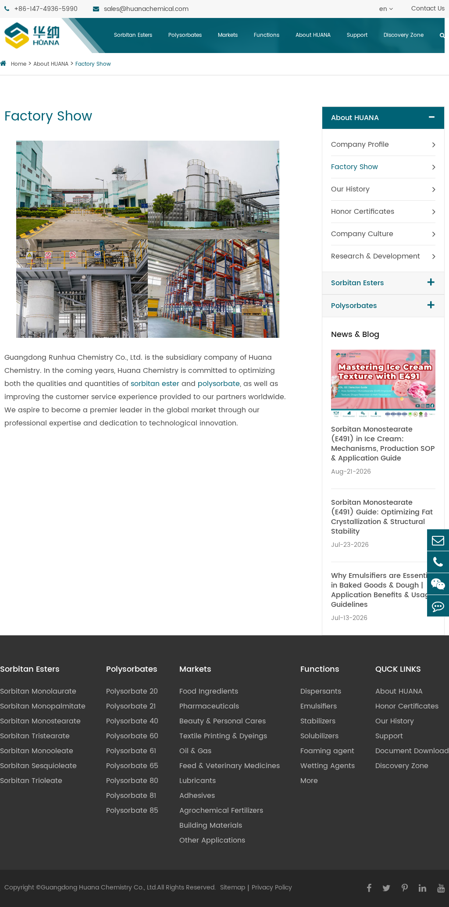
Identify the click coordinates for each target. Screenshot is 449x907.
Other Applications (212, 840)
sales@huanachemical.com (145, 9)
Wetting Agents (327, 766)
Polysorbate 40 (132, 721)
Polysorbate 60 (132, 736)
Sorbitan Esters (133, 35)
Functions (266, 35)
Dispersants (320, 691)
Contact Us (428, 9)
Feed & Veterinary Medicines (229, 766)
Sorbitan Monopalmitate (43, 706)
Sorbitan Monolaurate (38, 691)
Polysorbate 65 (132, 766)
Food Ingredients (208, 691)
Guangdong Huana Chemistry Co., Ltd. (99, 887)
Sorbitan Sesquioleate (38, 766)
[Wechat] (438, 584)
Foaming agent (327, 751)
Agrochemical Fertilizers (221, 810)
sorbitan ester (155, 384)
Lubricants (197, 781)
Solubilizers (319, 736)
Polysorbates (185, 35)
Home (18, 64)
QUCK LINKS (398, 669)
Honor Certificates (362, 211)
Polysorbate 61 (131, 751)
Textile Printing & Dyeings (223, 736)
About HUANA (313, 35)
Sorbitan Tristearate (35, 736)
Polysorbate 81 (131, 795)
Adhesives (197, 795)
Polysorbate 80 (132, 781)
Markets (228, 35)
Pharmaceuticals (209, 706)
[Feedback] (438, 605)
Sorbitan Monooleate (36, 751)
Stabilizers (317, 721)
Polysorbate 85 (132, 810)
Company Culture (362, 234)
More (309, 781)
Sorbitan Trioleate (31, 781)
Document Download (412, 751)
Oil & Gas (195, 751)
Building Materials (210, 825)
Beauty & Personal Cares (222, 721)
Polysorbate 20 (132, 691)
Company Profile (360, 144)
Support (357, 35)
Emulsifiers (318, 706)
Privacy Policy (272, 887)
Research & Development (375, 256)
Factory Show (93, 64)
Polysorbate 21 (131, 706)
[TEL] (438, 562)
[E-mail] (438, 540)
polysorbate (219, 384)
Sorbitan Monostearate (40, 721)
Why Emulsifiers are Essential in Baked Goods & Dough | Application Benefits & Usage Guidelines (382, 590)
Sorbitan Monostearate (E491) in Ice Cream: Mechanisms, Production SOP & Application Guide (383, 444)
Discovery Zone (404, 35)
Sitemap (232, 887)
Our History (350, 189)
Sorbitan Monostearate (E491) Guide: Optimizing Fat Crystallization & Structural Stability (382, 517)
